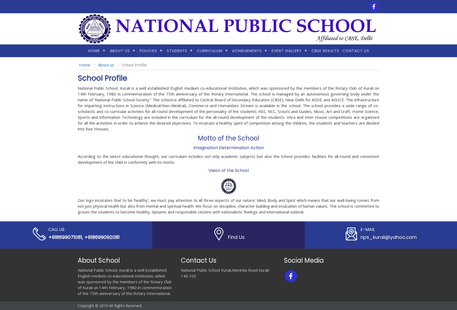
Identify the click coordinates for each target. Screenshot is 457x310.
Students (177, 50)
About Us (120, 50)
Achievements (247, 50)
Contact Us (355, 50)
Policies (148, 50)
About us (106, 64)
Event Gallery (287, 50)
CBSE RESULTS (325, 50)
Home (94, 50)
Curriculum (209, 50)
